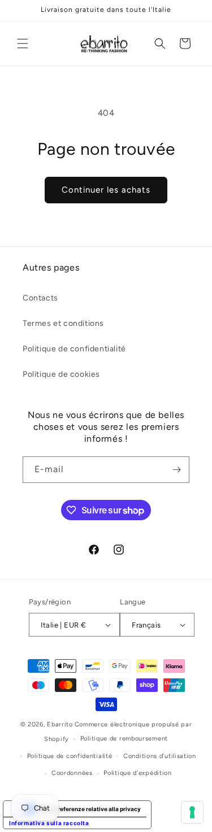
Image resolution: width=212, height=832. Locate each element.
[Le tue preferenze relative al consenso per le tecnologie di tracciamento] (192, 812)
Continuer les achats (106, 190)
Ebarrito (60, 724)
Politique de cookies (61, 374)
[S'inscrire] (176, 469)
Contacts (40, 298)
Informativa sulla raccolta (49, 823)
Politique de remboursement (124, 738)
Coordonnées (72, 773)
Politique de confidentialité (74, 349)
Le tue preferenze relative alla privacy (88, 808)
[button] (22, 43)
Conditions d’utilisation (159, 756)
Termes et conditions (63, 323)
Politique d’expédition (137, 773)
